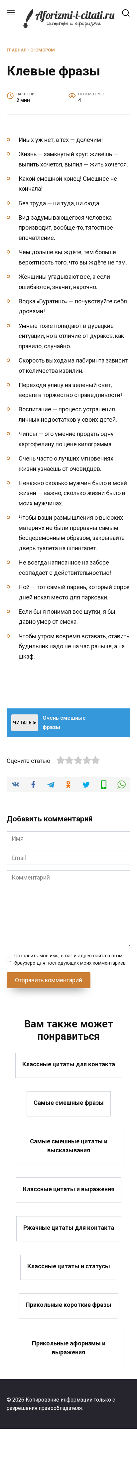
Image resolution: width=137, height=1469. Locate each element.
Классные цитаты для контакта (68, 1064)
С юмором (42, 50)
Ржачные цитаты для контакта (68, 1227)
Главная (16, 50)
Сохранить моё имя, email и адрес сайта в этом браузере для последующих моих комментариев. (70, 959)
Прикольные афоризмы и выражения (68, 1348)
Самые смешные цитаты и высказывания (68, 1146)
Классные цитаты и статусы (68, 1266)
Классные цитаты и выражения (68, 1188)
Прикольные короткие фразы (68, 1304)
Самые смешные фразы (69, 1102)
